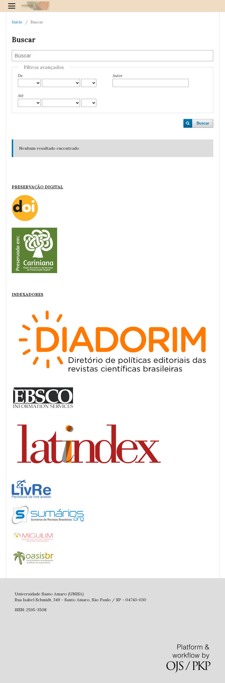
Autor (117, 75)
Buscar (203, 123)
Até (20, 95)
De (20, 75)
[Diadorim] (112, 379)
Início (17, 22)
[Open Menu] (12, 6)
